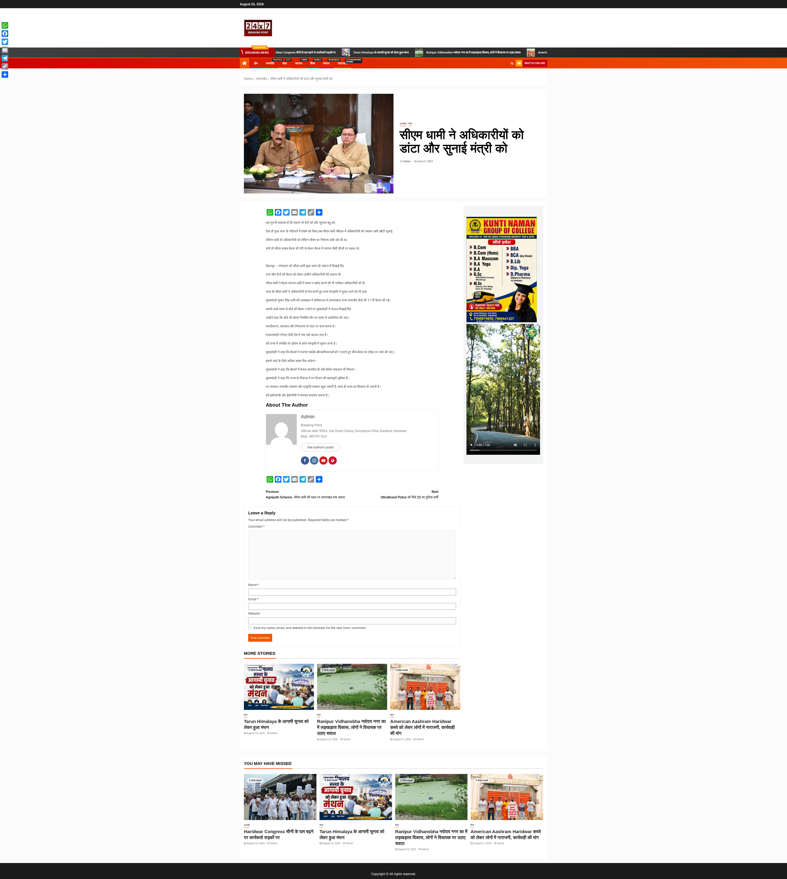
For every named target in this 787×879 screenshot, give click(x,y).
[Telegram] (5, 58)
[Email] (5, 50)
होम (256, 63)
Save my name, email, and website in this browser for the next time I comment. (309, 628)
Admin (407, 161)
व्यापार (326, 63)
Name (253, 585)
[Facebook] (5, 33)
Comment (256, 526)
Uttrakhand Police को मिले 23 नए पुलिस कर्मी (409, 494)
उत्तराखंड (342, 63)
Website (254, 613)
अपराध (298, 63)
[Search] (512, 63)
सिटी (410, 123)
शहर (284, 63)
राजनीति (270, 63)
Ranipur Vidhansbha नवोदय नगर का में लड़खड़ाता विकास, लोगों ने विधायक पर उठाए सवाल (407, 52)
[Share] (5, 74)
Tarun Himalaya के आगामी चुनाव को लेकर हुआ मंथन (314, 52)
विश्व (312, 63)
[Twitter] (5, 42)
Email (253, 599)
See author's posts (320, 447)
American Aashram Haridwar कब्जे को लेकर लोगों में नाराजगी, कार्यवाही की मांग (513, 52)
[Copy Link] (5, 66)
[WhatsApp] (5, 25)
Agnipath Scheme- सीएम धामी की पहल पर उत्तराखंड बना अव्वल (305, 494)
